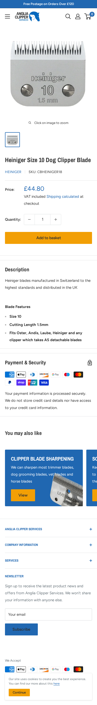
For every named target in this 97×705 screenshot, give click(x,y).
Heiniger (13, 172)
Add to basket (48, 237)
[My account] (77, 16)
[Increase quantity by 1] (55, 219)
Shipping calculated (63, 196)
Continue (19, 692)
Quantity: (13, 219)
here (56, 683)
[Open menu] (7, 16)
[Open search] (68, 16)
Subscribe (21, 629)
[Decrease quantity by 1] (29, 219)
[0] (88, 16)
